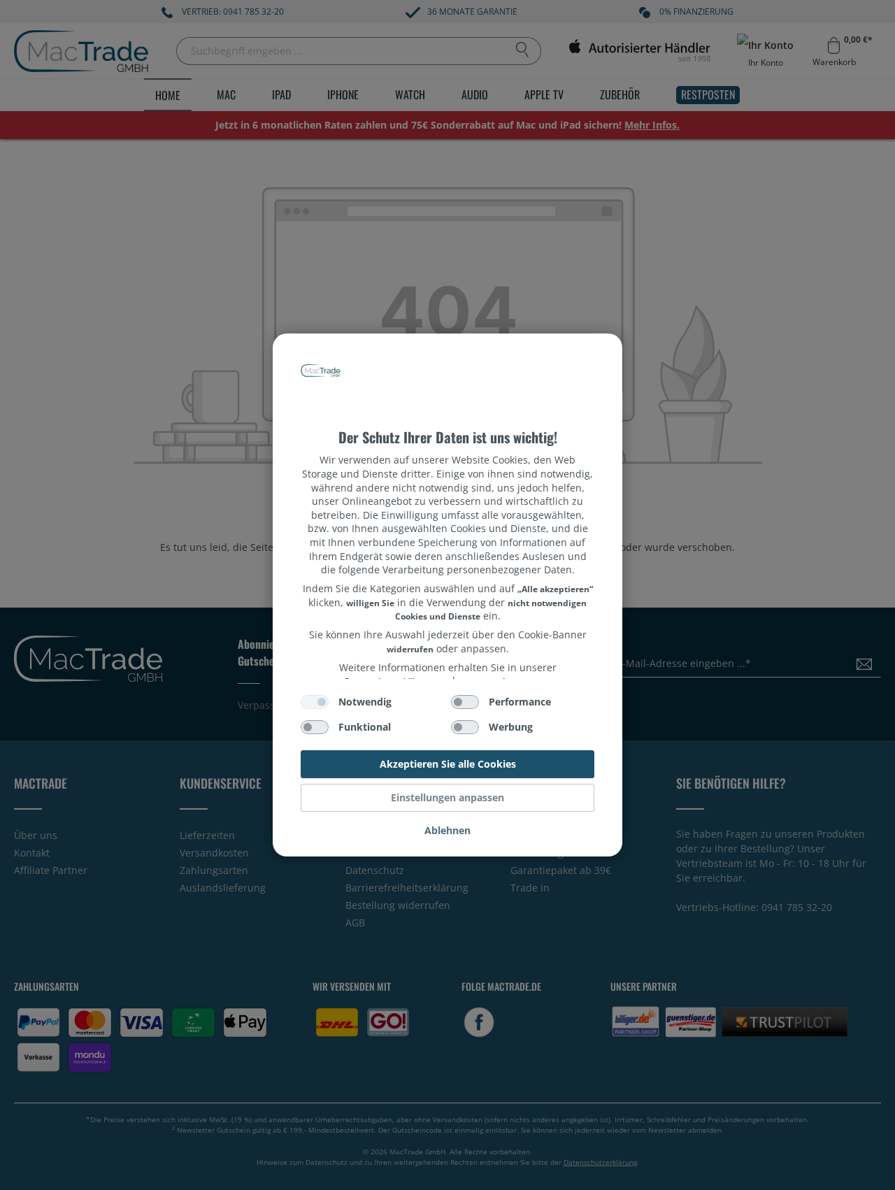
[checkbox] (315, 702)
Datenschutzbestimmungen (448, 359)
